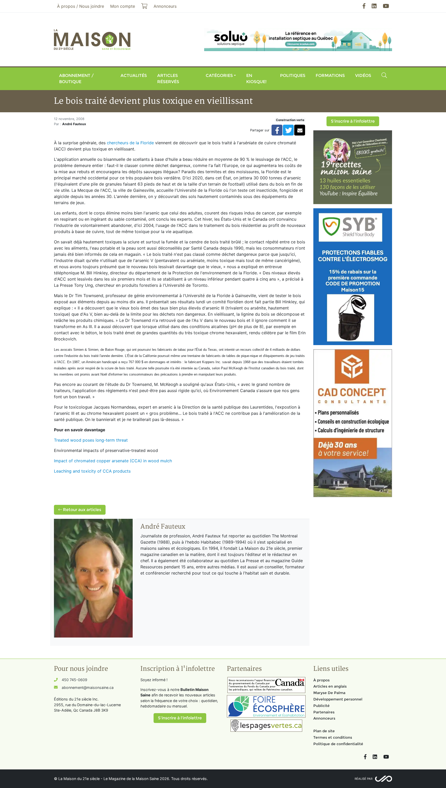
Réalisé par (363, 779)
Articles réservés (168, 78)
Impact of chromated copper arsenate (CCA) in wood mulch (113, 460)
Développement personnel (337, 699)
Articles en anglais (330, 686)
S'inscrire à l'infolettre (353, 121)
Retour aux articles (81, 509)
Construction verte (290, 120)
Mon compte (122, 6)
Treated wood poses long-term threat (91, 440)
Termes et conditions (332, 737)
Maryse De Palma (329, 692)
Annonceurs (324, 718)
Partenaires (323, 712)
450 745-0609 (74, 680)
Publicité (321, 705)
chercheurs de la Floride (130, 142)
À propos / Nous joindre (80, 6)
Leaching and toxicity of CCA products (92, 471)
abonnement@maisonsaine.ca (88, 687)
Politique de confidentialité (338, 744)
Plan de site (324, 731)
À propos (321, 680)
